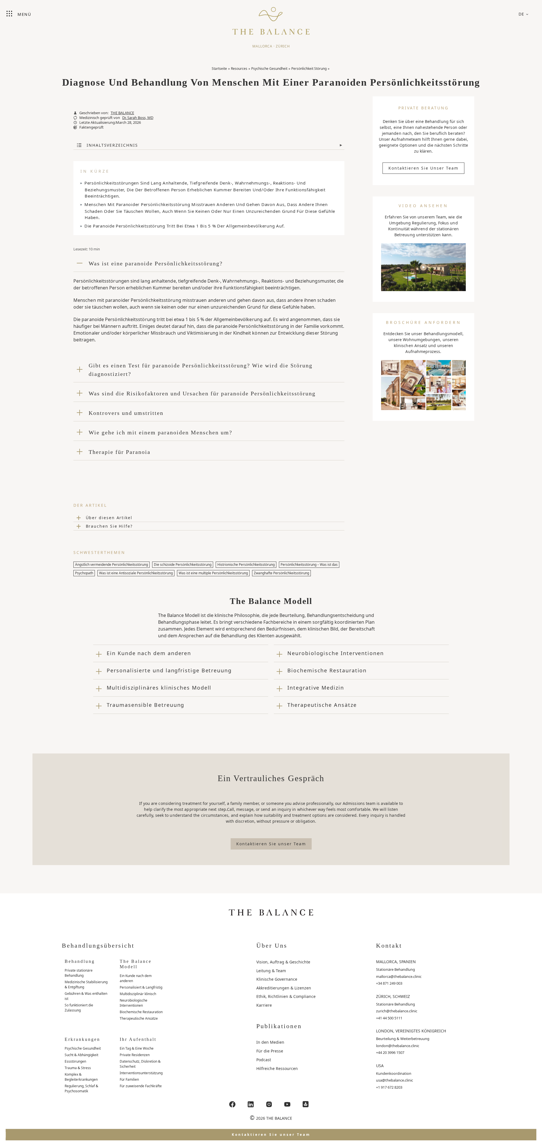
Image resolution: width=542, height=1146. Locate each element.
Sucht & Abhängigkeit (81, 1054)
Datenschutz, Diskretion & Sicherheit (140, 1064)
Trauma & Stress (78, 1067)
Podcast (263, 1059)
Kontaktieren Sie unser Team (423, 168)
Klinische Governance (276, 979)
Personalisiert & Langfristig (141, 987)
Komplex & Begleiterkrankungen (81, 1077)
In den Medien (270, 1042)
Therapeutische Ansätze (139, 1018)
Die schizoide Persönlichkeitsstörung (182, 564)
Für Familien (129, 1079)
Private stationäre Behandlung (79, 973)
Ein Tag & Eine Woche (137, 1048)
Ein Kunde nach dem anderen (136, 978)
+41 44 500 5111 (389, 1018)
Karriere (264, 1005)
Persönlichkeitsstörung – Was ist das (309, 564)
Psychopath (84, 573)
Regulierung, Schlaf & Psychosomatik (81, 1088)
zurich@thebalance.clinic (396, 1010)
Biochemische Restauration (141, 1011)
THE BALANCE (122, 113)
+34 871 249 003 (389, 983)
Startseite (219, 68)
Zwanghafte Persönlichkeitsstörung (281, 573)
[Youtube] (287, 1104)
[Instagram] (269, 1104)
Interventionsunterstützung (141, 1073)
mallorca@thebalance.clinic (398, 976)
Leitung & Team (271, 970)
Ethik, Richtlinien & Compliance (286, 996)
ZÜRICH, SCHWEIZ (393, 996)
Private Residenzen (135, 1054)
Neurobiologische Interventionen (133, 1003)
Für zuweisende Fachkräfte (141, 1086)
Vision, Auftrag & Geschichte (283, 962)
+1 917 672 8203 (389, 1087)
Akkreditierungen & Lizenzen (283, 988)
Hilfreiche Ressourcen (277, 1068)
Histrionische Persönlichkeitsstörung (246, 564)
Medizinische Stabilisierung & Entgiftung (86, 984)
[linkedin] (251, 1104)
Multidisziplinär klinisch (138, 993)
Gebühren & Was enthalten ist (86, 996)
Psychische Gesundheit (269, 68)
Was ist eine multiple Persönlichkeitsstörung (213, 573)
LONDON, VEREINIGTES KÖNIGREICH (411, 1031)
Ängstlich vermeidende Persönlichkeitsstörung (111, 564)
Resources (239, 68)
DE (521, 14)
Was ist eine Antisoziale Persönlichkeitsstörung (136, 573)
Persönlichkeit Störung (309, 68)
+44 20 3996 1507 (390, 1052)
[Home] (270, 18)
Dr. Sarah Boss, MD (137, 117)
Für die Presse (269, 1051)
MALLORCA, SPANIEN (396, 961)
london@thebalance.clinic (397, 1045)
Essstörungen (75, 1061)
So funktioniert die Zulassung (79, 1008)
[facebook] (232, 1104)
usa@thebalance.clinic (394, 1080)
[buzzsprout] (306, 1104)
